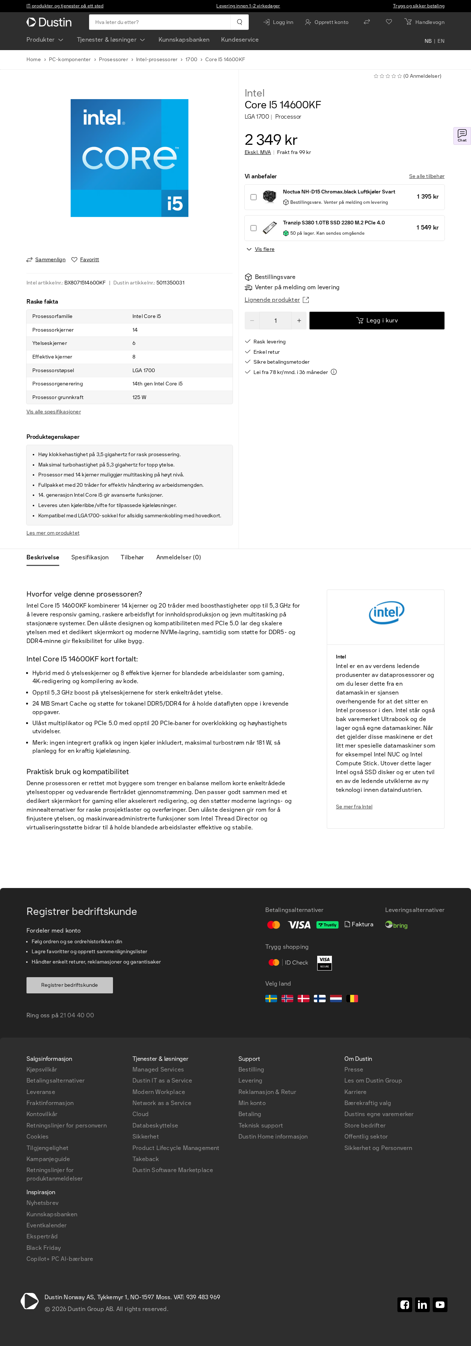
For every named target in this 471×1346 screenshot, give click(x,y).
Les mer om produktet (52, 533)
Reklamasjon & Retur (267, 1091)
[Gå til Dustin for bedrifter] (50, 22)
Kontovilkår (41, 1114)
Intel (255, 93)
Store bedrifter (365, 1125)
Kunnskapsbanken (184, 39)
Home (33, 59)
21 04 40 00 (77, 1015)
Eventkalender (46, 1225)
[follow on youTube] (440, 1304)
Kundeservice (240, 39)
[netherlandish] (336, 1000)
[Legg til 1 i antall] (299, 320)
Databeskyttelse (155, 1125)
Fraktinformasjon (50, 1102)
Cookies (37, 1136)
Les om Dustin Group (373, 1080)
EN (441, 41)
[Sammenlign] (366, 22)
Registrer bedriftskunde (69, 985)
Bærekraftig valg (367, 1102)
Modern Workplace (158, 1091)
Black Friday (43, 1247)
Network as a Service (161, 1102)
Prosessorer (113, 59)
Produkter (40, 39)
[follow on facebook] (404, 1304)
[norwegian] (287, 1000)
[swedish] (271, 1000)
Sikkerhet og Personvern (378, 1147)
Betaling (250, 1114)
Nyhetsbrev (42, 1202)
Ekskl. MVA (258, 152)
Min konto (252, 1102)
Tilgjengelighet (47, 1147)
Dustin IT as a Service (162, 1080)
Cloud (140, 1114)
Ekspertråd (42, 1236)
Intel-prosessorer (156, 59)
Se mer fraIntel (354, 807)
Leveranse (40, 1091)
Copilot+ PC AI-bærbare (59, 1258)
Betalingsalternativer (55, 1080)
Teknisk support (260, 1125)
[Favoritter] (389, 22)
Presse (353, 1069)
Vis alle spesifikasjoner (53, 412)
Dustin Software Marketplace (172, 1170)
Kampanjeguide (48, 1159)
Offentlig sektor (366, 1136)
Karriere (355, 1091)
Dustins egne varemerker (379, 1114)
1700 (191, 59)
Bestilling (251, 1069)
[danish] (303, 1000)
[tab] (45, 557)
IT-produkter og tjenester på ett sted (64, 5)
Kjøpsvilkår (41, 1069)
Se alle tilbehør (427, 176)
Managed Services (158, 1069)
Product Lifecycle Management (176, 1147)
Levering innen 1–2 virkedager (248, 5)
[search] (239, 22)
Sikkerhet (145, 1136)
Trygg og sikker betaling (419, 5)
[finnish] (320, 1000)
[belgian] (352, 1000)
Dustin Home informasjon (273, 1136)
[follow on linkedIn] (422, 1304)
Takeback (145, 1159)
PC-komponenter (70, 59)
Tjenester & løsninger (107, 39)
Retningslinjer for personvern (66, 1125)
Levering (250, 1080)
